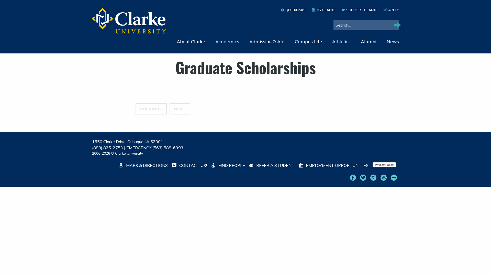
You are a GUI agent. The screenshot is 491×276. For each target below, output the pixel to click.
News (393, 41)
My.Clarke (326, 10)
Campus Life (308, 41)
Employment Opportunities (337, 165)
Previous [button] (151, 108)
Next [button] (180, 108)
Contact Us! (192, 165)
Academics (227, 41)
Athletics (341, 41)
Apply (393, 10)
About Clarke (191, 41)
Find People (231, 165)
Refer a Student (274, 165)
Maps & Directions (146, 165)
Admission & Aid (267, 41)
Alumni (368, 41)
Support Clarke (361, 10)
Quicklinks (295, 10)
